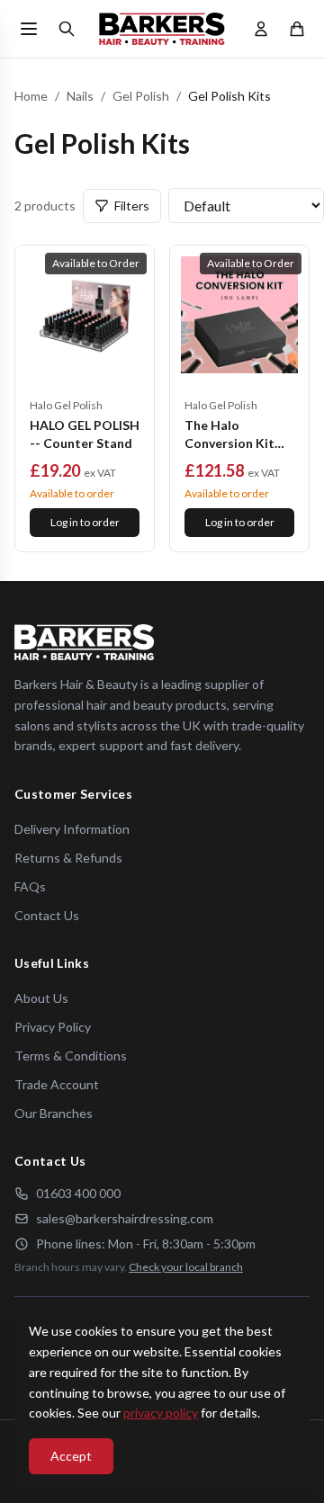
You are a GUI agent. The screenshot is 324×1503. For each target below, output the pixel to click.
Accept (71, 1455)
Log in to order (85, 522)
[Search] (66, 28)
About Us (41, 998)
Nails (80, 95)
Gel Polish (140, 95)
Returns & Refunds (68, 857)
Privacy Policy (52, 1026)
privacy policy (160, 1412)
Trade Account (56, 1084)
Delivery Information (72, 828)
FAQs (30, 886)
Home (31, 95)
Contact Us (46, 915)
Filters (131, 205)
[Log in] (261, 28)
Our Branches (53, 1113)
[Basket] (297, 28)
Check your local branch (186, 1267)
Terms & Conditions (70, 1055)
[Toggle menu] (28, 28)
